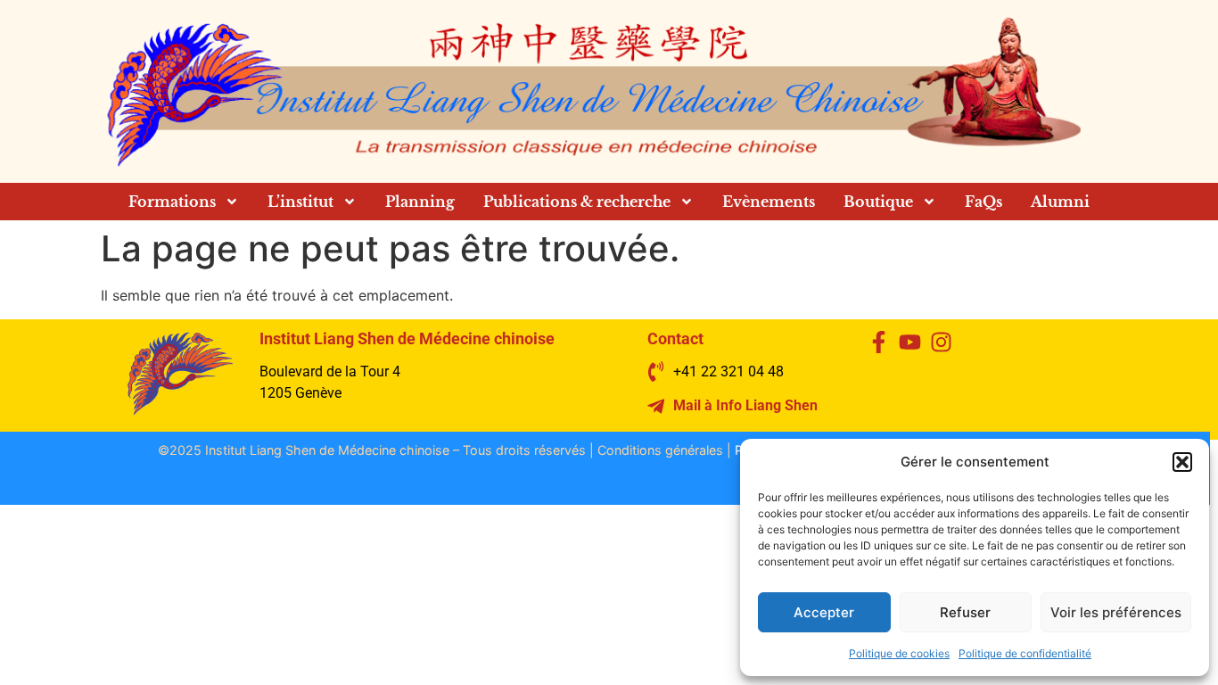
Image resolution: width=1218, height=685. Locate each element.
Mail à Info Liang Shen (745, 405)
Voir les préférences (1115, 612)
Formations (172, 201)
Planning (420, 201)
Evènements (768, 201)
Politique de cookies (899, 653)
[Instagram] (941, 342)
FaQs (983, 201)
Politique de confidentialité (1025, 653)
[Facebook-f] (879, 342)
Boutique (878, 201)
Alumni (1060, 201)
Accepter (824, 612)
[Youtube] (910, 342)
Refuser (965, 612)
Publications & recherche (577, 201)
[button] (1182, 462)
